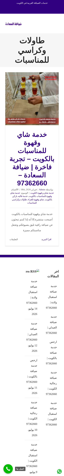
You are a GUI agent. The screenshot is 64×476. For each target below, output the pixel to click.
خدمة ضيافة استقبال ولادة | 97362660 (31, 292)
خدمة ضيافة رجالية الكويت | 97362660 (31, 413)
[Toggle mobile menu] (57, 23)
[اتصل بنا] (8, 468)
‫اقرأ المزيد (46, 239)
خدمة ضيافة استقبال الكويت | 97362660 (31, 455)
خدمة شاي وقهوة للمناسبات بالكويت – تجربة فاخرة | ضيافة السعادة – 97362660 (32, 99)
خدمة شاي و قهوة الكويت (42, 193)
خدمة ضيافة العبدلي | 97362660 (31, 331)
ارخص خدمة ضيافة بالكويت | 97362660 (31, 371)
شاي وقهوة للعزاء (36, 199)
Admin (42, 189)
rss (28, 271)
